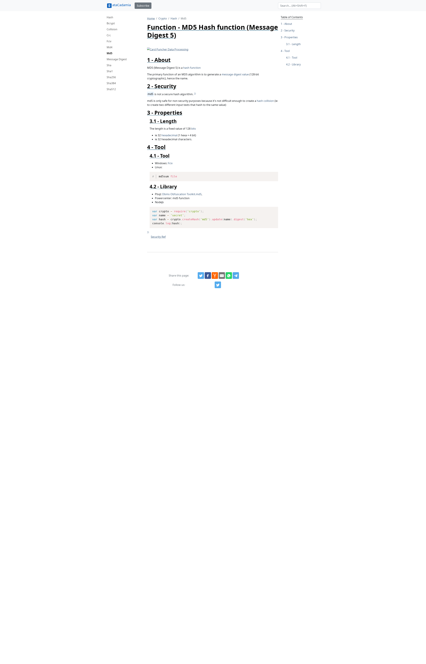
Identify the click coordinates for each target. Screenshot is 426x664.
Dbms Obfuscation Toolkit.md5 (182, 194)
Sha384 (111, 83)
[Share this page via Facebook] (208, 275)
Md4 (109, 47)
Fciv (109, 41)
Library (296, 64)
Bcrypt (111, 23)
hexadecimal (169, 135)
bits (193, 128)
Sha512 (111, 89)
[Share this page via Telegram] (236, 275)
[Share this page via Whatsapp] (229, 275)
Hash (110, 17)
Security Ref (158, 237)
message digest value (235, 74)
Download (271, 174)
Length (296, 44)
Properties (291, 37)
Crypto (162, 18)
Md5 (109, 53)
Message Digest (117, 59)
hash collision (265, 101)
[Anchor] (173, 59)
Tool (287, 51)
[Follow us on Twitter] (218, 285)
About (288, 24)
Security (289, 30)
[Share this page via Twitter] (201, 275)
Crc (109, 35)
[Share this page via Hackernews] (215, 275)
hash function (192, 68)
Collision (112, 29)
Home (151, 18)
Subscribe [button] (143, 5)
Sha (109, 65)
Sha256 (111, 77)
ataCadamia (121, 5)
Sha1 (110, 71)
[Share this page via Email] (222, 275)
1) (195, 93)
